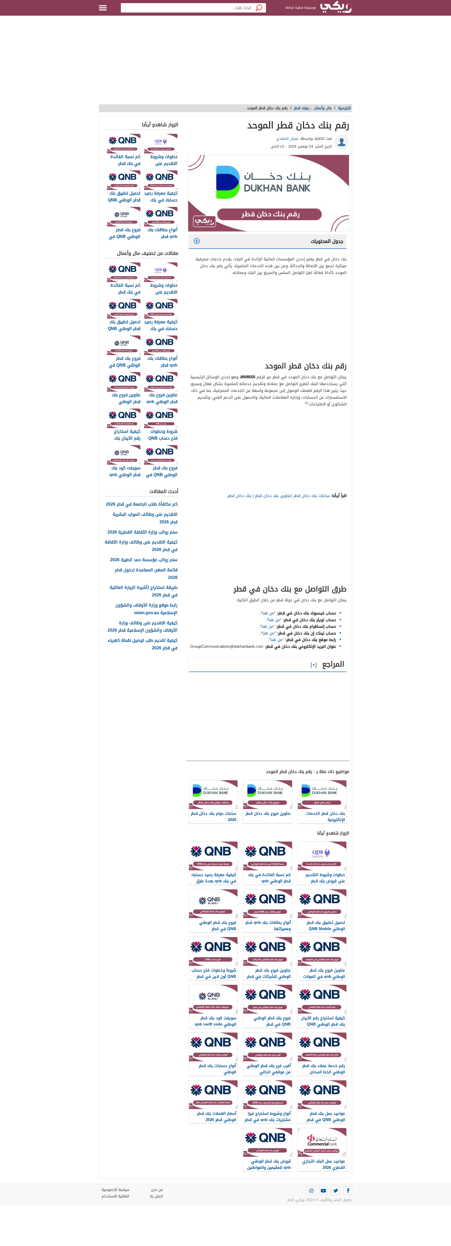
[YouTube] (323, 1191)
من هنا (268, 613)
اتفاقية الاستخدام (115, 1196)
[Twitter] (335, 1191)
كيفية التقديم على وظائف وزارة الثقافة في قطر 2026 (141, 546)
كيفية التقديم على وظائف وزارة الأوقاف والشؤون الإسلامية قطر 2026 (142, 626)
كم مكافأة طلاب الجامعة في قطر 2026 (141, 504)
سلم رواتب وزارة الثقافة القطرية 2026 (142, 532)
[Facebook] (348, 1191)
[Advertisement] (225, 62)
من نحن (157, 1190)
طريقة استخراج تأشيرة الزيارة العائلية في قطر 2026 (143, 591)
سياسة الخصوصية (115, 1190)
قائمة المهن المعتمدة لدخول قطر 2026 (146, 574)
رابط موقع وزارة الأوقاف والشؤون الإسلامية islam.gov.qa (146, 609)
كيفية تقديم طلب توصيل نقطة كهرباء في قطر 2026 (142, 644)
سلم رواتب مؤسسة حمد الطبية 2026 (143, 560)
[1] (306, 403)
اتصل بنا (156, 1196)
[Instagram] (311, 1191)
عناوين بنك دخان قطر (273, 495)
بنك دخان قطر (239, 495)
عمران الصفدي (287, 138)
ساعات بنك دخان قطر (311, 495)
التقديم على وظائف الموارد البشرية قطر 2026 (145, 518)
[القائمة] (103, 7)
